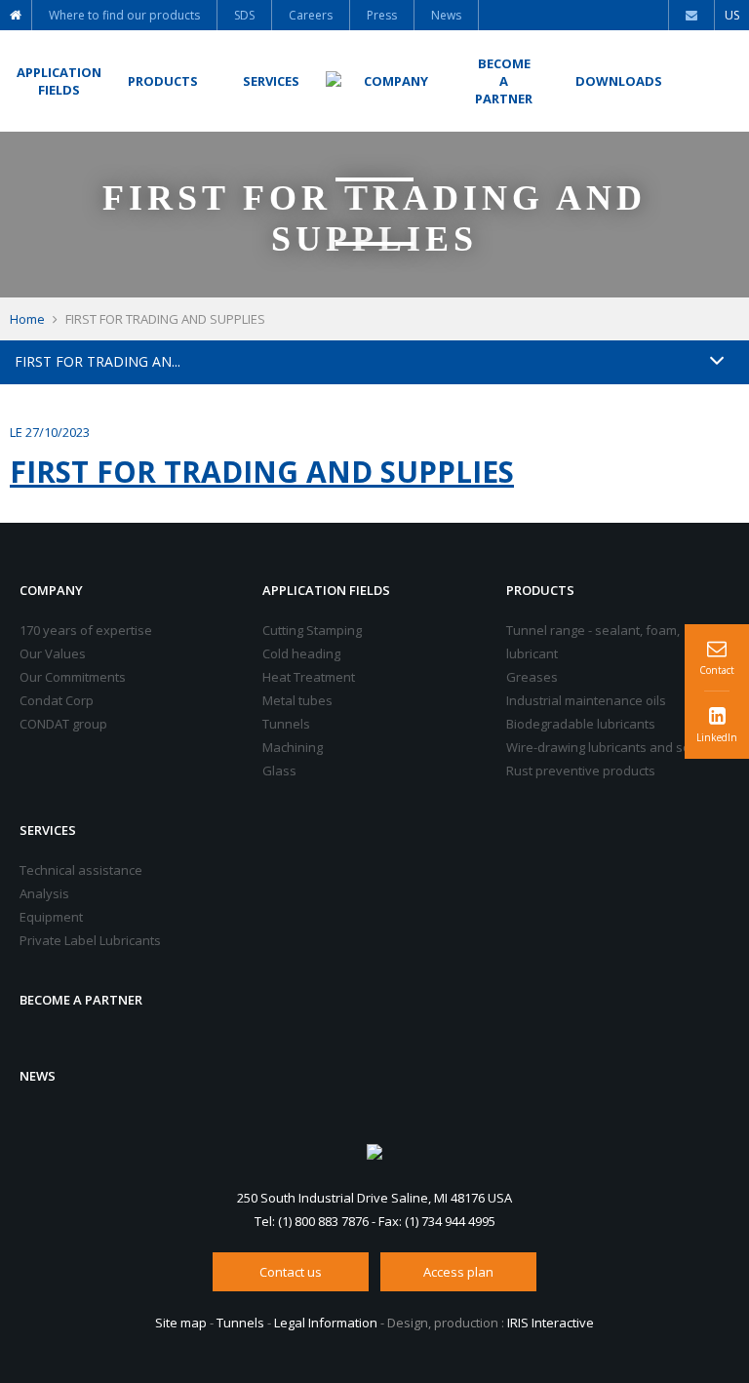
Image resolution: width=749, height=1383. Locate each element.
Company (51, 590)
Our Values (53, 653)
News (38, 1076)
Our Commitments (73, 677)
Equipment (51, 917)
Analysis (44, 893)
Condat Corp (57, 700)
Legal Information (325, 1322)
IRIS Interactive (550, 1322)
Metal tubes (297, 700)
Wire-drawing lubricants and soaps (609, 747)
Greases (532, 677)
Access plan (458, 1272)
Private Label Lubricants (90, 940)
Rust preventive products (580, 770)
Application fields (326, 590)
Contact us (290, 1272)
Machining (292, 747)
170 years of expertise (86, 630)
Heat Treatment (308, 677)
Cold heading (301, 653)
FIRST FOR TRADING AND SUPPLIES (262, 472)
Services (48, 830)
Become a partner (81, 999)
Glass (279, 770)
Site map (181, 1322)
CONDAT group (63, 723)
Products (540, 590)
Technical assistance (81, 870)
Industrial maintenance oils (586, 700)
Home (27, 319)
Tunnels (286, 723)
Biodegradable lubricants (580, 723)
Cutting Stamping (312, 630)
